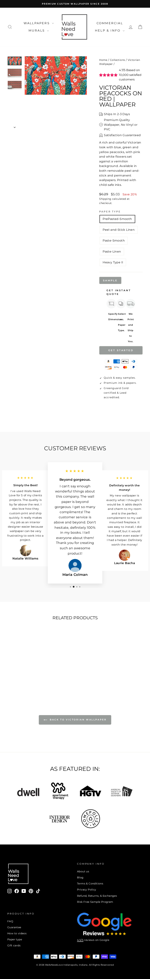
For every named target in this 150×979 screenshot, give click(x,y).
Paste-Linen (112, 251)
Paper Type (110, 211)
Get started (121, 350)
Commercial (110, 23)
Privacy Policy (86, 889)
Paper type (14, 939)
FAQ (10, 921)
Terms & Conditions (90, 883)
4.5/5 (80, 939)
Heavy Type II (113, 262)
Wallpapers (37, 23)
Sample (110, 280)
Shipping (105, 198)
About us (83, 871)
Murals (37, 30)
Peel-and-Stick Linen (119, 229)
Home (103, 59)
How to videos (17, 933)
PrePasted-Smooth (117, 219)
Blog (80, 877)
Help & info (108, 30)
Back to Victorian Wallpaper (78, 719)
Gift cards (13, 945)
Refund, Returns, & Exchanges (97, 895)
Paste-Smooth (114, 240)
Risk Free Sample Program (95, 901)
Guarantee (14, 927)
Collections (117, 59)
